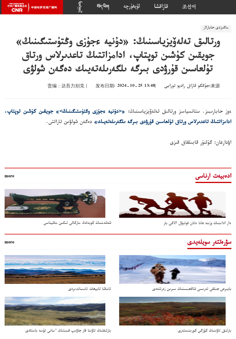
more (9, 177)
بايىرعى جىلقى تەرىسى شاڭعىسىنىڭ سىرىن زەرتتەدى (191, 289)
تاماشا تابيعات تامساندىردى (89, 289)
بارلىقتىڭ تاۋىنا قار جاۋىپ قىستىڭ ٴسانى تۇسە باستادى (68, 331)
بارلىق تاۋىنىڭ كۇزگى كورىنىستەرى (204, 331)
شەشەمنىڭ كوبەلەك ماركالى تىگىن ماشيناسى (77, 223)
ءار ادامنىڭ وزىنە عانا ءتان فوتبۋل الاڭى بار (197, 224)
